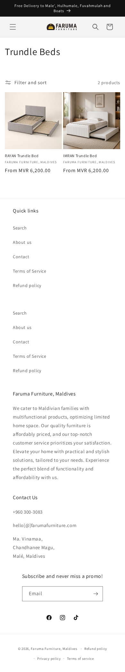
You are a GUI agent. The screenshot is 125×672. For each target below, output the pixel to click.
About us (22, 242)
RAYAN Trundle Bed (21, 155)
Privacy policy (49, 658)
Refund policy (27, 285)
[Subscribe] (95, 593)
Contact (21, 257)
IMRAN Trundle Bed (80, 155)
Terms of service (80, 658)
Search (20, 228)
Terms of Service (29, 271)
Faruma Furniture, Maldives (54, 648)
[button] (13, 27)
